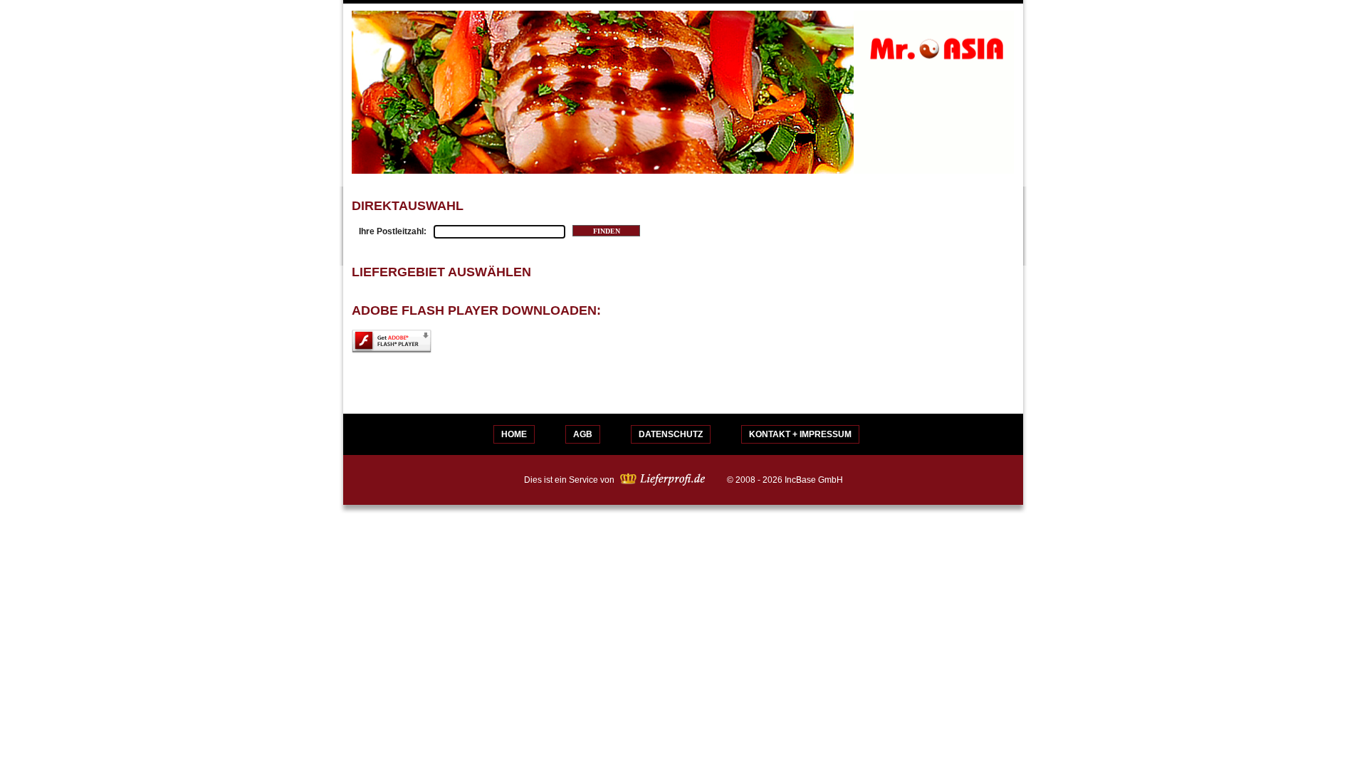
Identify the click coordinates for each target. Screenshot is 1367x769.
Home (514, 434)
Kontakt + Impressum (800, 434)
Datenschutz (671, 434)
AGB (582, 434)
